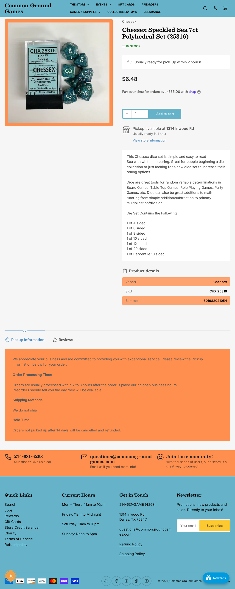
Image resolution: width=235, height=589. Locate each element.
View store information (149, 140)
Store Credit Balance (22, 527)
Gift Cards (13, 522)
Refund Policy (130, 544)
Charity (10, 533)
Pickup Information (28, 339)
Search (10, 504)
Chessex (129, 21)
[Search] (205, 8)
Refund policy (16, 544)
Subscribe (215, 526)
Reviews (66, 339)
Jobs (9, 510)
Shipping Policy (132, 554)
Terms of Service (19, 539)
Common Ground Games (185, 581)
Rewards (12, 516)
